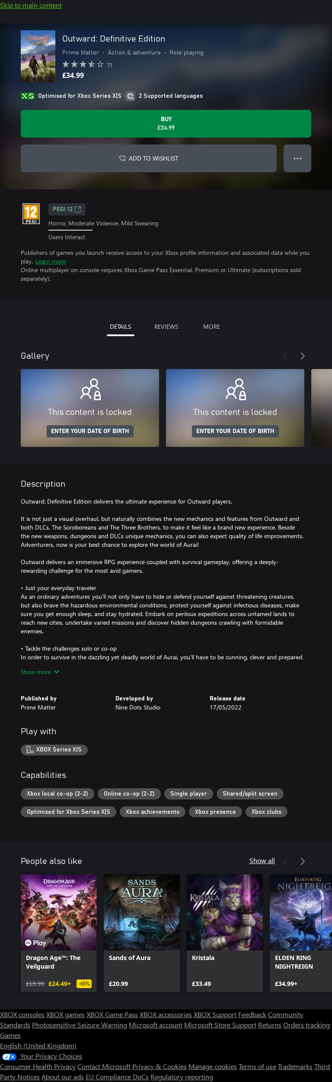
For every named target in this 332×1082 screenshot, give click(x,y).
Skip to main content (31, 5)
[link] (59, 933)
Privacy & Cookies (159, 1066)
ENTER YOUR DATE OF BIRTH (90, 431)
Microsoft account (155, 1024)
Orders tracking (306, 1024)
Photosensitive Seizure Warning (79, 1024)
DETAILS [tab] (120, 326)
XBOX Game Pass (112, 1014)
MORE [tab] (211, 326)
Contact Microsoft (104, 1066)
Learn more (50, 261)
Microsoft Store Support (220, 1024)
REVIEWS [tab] (166, 326)
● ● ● (298, 158)
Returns (269, 1024)
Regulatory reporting (181, 1076)
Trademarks (295, 1066)
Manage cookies (212, 1066)
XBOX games (65, 1014)
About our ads (63, 1076)
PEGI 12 (63, 209)
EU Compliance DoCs (117, 1076)
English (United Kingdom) (38, 1045)
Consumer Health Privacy (38, 1066)
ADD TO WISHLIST (153, 158)
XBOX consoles (22, 1014)
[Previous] (285, 356)
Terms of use (257, 1066)
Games (10, 1035)
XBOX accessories (166, 1014)
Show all (262, 860)
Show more (36, 672)
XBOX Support (215, 1014)
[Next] (302, 356)
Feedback (252, 1014)
